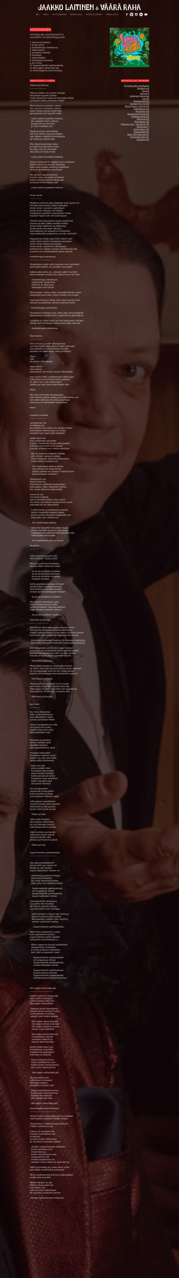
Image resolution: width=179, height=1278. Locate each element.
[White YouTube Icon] (146, 14)
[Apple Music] (141, 14)
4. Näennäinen (37, 50)
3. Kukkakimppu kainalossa (44, 47)
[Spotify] (131, 14)
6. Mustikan (36, 55)
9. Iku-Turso (36, 63)
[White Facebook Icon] (127, 14)
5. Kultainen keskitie (40, 52)
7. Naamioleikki (37, 57)
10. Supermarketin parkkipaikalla (46, 65)
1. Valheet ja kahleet (40, 42)
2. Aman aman (37, 45)
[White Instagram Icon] (136, 14)
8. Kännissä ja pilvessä (41, 60)
